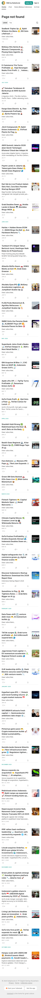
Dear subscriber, (7, 36)
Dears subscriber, (8, 837)
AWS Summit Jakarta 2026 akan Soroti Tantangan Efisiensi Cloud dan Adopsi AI (15, 147)
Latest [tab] (5, 23)
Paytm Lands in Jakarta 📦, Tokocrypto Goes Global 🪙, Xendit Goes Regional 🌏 (14, 168)
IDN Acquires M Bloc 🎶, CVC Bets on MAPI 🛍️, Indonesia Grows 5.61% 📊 (14, 365)
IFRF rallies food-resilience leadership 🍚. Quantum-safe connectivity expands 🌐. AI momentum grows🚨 (15, 832)
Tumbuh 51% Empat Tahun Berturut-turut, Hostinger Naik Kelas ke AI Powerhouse (15, 248)
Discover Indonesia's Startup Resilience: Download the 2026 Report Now (15, 575)
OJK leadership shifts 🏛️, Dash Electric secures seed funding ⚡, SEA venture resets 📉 (15, 671)
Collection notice (26, 983)
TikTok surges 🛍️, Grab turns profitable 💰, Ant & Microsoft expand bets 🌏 (15, 635)
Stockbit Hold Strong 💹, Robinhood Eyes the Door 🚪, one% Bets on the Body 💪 (14, 426)
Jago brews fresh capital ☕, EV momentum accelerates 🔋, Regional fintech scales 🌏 (15, 653)
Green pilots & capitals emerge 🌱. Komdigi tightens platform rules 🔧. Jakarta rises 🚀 (15, 875)
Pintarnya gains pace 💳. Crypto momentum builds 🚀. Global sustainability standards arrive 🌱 (14, 731)
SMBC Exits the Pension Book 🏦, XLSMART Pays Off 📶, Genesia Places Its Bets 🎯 (15, 323)
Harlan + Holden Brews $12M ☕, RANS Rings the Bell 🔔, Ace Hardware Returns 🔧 (15, 230)
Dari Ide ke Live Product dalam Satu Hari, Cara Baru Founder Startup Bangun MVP (15, 186)
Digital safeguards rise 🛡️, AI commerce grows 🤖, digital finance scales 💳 (14, 557)
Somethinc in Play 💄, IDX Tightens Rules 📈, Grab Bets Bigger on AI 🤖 (14, 593)
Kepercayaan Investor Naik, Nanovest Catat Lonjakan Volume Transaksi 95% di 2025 (15, 811)
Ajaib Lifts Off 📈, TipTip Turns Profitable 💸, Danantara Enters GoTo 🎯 (15, 383)
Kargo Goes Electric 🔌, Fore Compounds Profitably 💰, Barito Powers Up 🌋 (14, 111)
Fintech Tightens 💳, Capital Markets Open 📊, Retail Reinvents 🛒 (14, 502)
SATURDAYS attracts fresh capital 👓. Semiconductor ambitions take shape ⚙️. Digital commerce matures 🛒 (15, 713)
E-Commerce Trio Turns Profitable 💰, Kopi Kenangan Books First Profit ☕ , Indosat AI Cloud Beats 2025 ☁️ (15, 68)
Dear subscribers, (8, 599)
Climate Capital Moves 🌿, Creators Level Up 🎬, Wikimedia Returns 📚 (13, 520)
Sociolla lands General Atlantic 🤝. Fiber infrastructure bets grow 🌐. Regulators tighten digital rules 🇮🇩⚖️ (15, 750)
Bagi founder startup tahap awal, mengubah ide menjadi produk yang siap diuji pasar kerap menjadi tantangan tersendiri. (15, 193)
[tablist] (7, 23)
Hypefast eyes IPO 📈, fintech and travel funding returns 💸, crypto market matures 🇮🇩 (15, 694)
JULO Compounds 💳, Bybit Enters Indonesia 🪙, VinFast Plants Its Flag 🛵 (14, 129)
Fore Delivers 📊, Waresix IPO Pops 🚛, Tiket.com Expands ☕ (15, 462)
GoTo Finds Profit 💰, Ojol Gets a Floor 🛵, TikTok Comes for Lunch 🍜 (15, 401)
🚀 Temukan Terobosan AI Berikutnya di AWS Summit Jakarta (14, 90)
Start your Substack (15, 988)
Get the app (31, 988)
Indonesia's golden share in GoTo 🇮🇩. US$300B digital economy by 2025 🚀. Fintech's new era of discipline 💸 (15, 893)
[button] (3, 7)
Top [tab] (10, 23)
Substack (10, 993)
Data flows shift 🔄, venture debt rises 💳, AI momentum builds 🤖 (14, 616)
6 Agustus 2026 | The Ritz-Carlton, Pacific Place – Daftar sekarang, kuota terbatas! (15, 97)
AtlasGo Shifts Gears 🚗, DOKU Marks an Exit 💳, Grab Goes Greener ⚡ (15, 268)
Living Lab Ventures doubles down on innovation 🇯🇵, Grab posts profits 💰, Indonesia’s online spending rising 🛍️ (14, 914)
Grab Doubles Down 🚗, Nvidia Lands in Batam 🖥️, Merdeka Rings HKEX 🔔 (15, 207)
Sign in (36, 3)
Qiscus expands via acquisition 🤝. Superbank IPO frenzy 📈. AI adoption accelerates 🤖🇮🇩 (15, 773)
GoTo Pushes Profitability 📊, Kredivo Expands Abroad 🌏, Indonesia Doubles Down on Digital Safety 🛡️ (14, 539)
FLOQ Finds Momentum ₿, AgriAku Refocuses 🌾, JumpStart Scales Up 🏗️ (13, 305)
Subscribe (29, 3)
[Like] (3, 41)
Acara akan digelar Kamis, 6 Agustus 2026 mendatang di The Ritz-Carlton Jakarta (15, 154)
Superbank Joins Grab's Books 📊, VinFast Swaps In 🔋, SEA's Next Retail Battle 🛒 (15, 346)
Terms (17, 983)
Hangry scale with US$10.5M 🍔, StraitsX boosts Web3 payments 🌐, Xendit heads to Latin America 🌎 (15, 955)
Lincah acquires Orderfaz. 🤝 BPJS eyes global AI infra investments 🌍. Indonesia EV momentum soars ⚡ (15, 850)
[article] (20, 35)
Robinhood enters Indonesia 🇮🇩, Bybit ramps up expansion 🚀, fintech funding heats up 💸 (15, 793)
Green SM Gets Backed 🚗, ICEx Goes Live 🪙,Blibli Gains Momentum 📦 (15, 479)
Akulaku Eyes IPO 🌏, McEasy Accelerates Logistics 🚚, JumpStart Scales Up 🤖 (15, 287)
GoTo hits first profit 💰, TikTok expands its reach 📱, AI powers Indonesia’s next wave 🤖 (15, 932)
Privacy (11, 983)
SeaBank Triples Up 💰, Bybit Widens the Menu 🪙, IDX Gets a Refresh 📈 (15, 31)
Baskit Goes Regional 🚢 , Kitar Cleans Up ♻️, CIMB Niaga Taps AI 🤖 (15, 445)
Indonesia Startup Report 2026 (13, 581)
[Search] (37, 23)
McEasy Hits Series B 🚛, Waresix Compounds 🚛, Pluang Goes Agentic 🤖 (12, 49)
